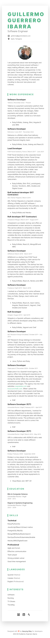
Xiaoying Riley (27, 631)
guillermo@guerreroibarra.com (20, 36)
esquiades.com (21, 386)
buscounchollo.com (15, 389)
